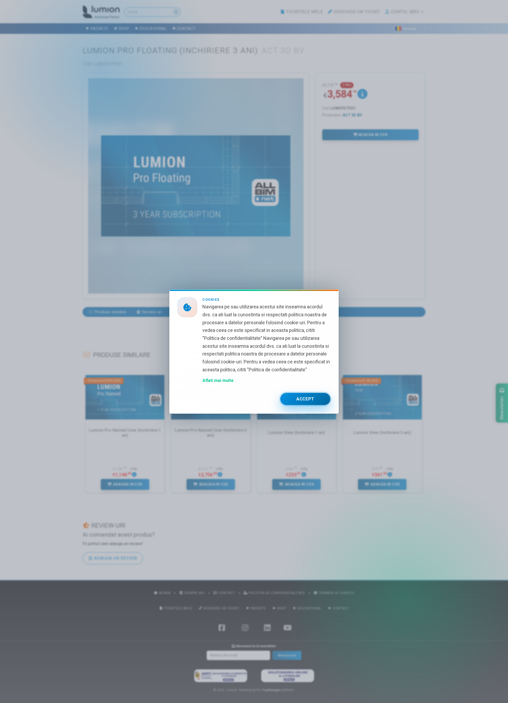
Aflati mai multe (218, 380)
